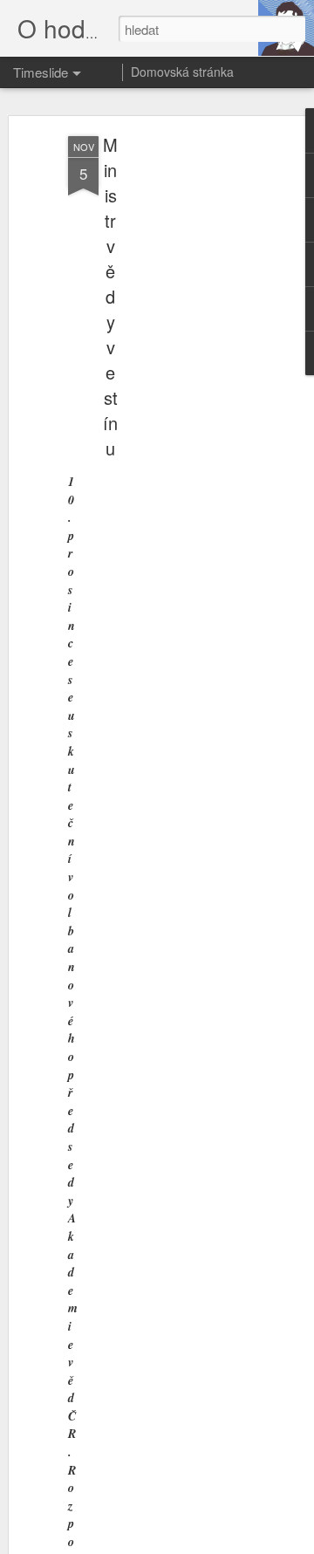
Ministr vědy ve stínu (110, 296)
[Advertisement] (164, 411)
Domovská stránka (182, 71)
